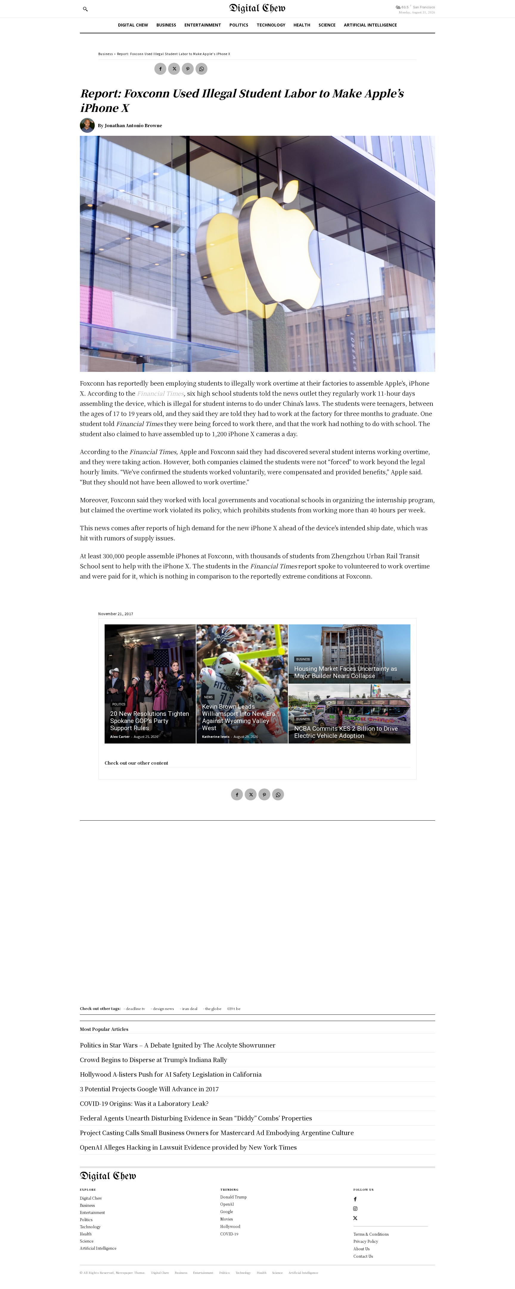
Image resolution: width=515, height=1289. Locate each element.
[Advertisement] (257, 915)
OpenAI (227, 1204)
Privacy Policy (365, 1241)
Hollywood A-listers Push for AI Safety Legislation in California (171, 1074)
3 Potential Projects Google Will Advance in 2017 (149, 1088)
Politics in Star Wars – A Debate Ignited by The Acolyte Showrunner (178, 1045)
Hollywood (230, 1226)
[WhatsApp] (201, 69)
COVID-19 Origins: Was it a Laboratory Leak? (144, 1103)
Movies (226, 1218)
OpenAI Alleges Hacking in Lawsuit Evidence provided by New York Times (188, 1147)
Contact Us (363, 1256)
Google (226, 1211)
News (208, 697)
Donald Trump (233, 1196)
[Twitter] (174, 69)
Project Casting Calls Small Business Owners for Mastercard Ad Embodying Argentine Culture (217, 1132)
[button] (85, 9)
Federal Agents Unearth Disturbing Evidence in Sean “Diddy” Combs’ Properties (196, 1118)
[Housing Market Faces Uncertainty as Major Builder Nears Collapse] (349, 654)
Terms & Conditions (371, 1234)
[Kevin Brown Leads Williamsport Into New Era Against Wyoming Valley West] (242, 684)
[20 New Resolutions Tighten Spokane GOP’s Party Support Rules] (150, 684)
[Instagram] (355, 1209)
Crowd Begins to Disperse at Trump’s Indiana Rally (153, 1059)
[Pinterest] (188, 69)
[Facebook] (160, 69)
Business (105, 54)
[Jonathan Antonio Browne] (89, 125)
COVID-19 (229, 1233)
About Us (361, 1248)
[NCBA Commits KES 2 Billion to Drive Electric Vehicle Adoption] (349, 714)
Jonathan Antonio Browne (133, 125)
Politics (118, 704)
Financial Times (160, 393)
